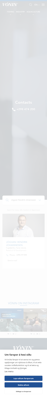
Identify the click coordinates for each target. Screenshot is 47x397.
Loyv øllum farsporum (23, 378)
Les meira (9, 371)
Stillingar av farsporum (23, 391)
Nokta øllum (23, 385)
